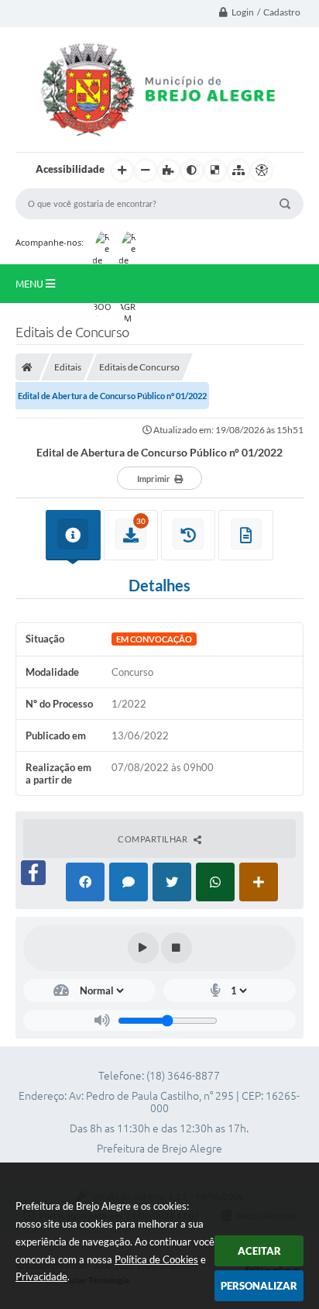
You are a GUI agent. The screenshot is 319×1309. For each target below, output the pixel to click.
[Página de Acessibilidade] (262, 170)
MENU (30, 283)
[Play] (143, 947)
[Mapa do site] (238, 170)
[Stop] (176, 947)
